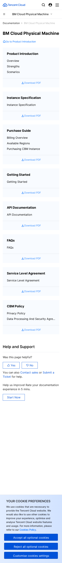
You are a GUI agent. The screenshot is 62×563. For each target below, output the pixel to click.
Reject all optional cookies (31, 546)
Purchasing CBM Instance (23, 149)
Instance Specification (21, 105)
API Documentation (19, 214)
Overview (13, 60)
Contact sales (29, 372)
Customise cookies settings (31, 555)
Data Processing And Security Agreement (31, 319)
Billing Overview (17, 137)
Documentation (11, 23)
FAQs (10, 247)
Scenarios (13, 72)
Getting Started (17, 181)
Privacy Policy (16, 313)
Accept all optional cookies (31, 537)
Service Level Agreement (23, 280)
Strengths (13, 66)
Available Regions (18, 143)
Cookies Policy (27, 529)
